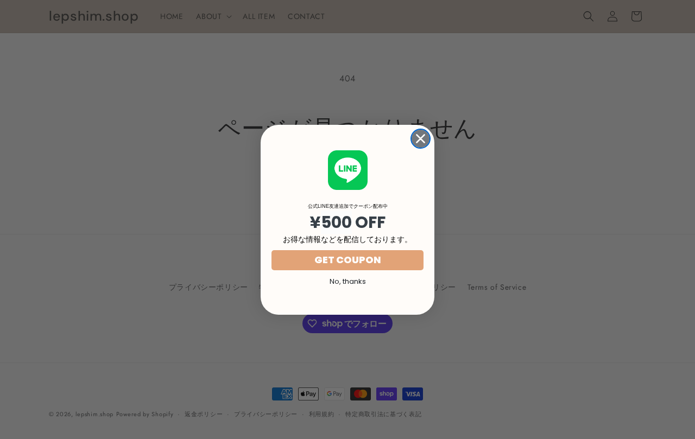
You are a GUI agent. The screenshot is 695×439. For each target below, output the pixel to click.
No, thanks (348, 281)
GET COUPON (347, 259)
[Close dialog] (420, 138)
